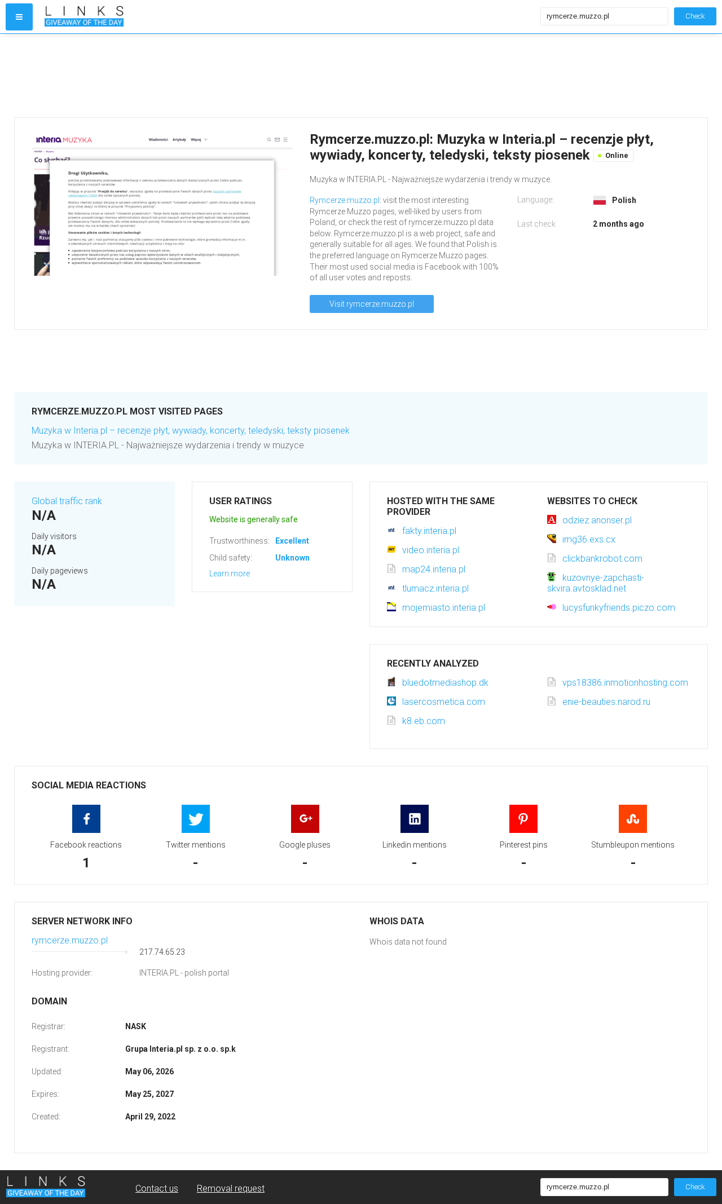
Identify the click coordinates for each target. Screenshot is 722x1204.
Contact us (156, 1188)
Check (695, 16)
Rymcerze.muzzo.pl (345, 200)
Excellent (292, 540)
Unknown (292, 557)
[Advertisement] (352, 75)
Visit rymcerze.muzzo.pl (371, 303)
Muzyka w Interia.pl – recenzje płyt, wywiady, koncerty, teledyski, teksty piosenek (191, 430)
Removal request (231, 1188)
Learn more (229, 573)
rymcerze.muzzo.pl (70, 940)
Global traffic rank (67, 501)
